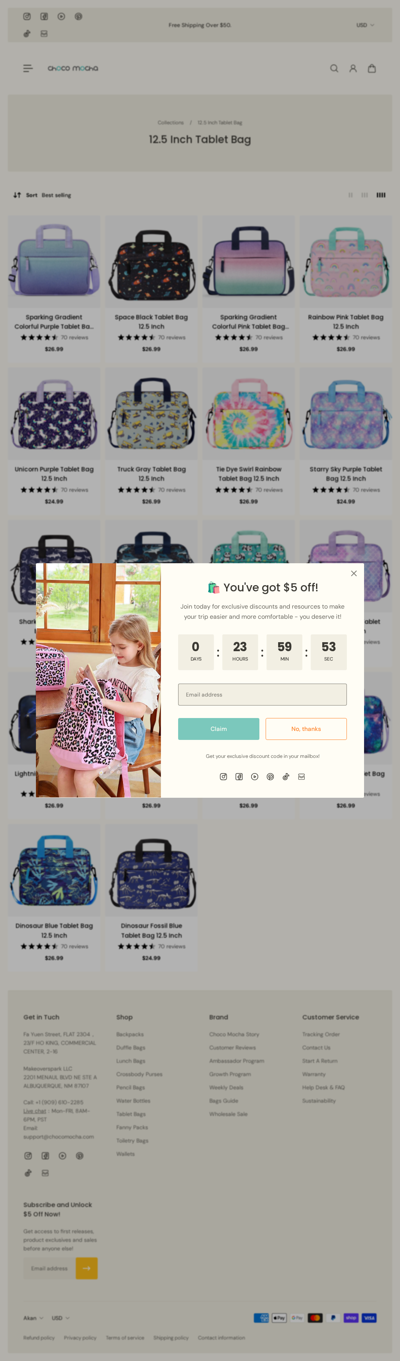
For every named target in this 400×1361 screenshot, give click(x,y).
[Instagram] (223, 777)
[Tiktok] (286, 777)
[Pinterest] (270, 777)
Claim (219, 729)
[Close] (354, 573)
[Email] (301, 777)
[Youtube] (255, 777)
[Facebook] (239, 777)
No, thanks (306, 729)
